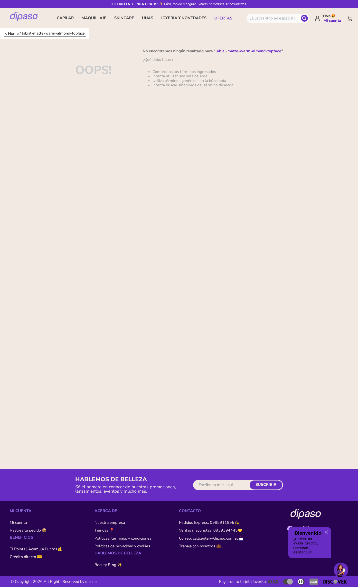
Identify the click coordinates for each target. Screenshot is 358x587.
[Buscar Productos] (304, 18)
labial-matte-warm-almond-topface (53, 33)
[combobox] (277, 18)
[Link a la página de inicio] (12, 33)
